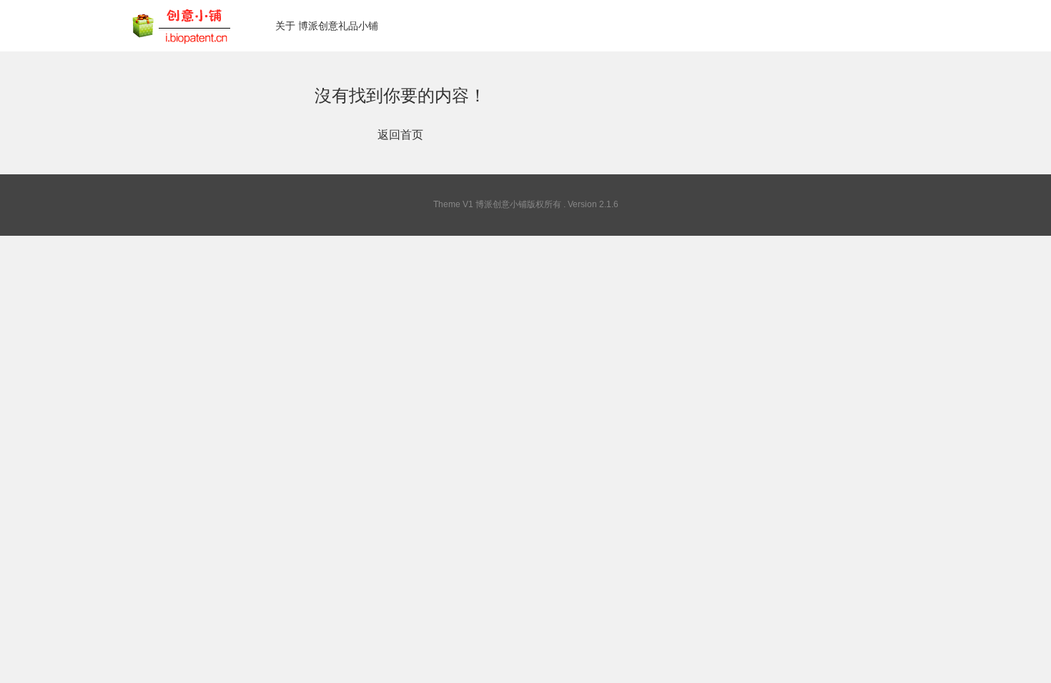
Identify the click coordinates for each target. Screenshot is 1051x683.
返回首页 (400, 135)
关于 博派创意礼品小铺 (326, 25)
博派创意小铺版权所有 (518, 204)
